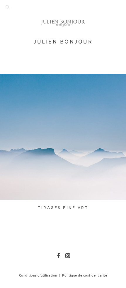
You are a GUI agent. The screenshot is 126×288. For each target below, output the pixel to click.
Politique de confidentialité (84, 275)
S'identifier (15, 82)
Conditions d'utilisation (38, 275)
